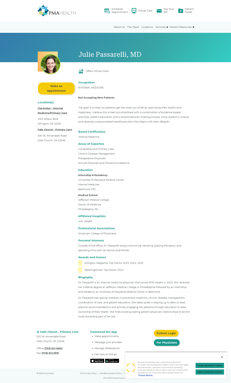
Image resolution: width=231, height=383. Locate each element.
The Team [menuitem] (133, 27)
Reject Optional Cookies (210, 372)
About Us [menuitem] (119, 27)
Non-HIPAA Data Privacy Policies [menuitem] (117, 378)
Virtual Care (145, 10)
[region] (176, 365)
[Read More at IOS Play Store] (97, 360)
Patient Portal (189, 11)
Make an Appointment (56, 88)
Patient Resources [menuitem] (181, 27)
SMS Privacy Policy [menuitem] (88, 373)
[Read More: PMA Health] (62, 10)
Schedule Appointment (120, 11)
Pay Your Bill (169, 11)
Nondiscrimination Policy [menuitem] (110, 373)
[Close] (222, 357)
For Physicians (167, 342)
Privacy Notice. (145, 375)
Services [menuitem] (160, 27)
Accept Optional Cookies (209, 365)
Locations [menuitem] (147, 27)
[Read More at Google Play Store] (112, 360)
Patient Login (166, 333)
